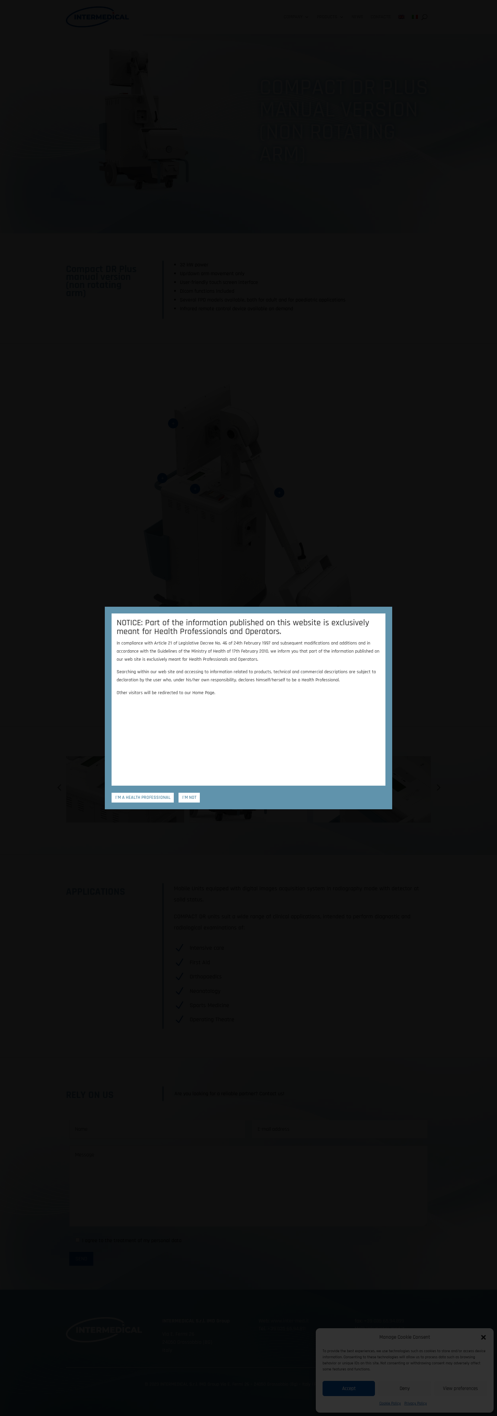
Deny (405, 1388)
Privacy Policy (415, 1403)
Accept (349, 1388)
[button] (483, 1337)
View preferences (460, 1388)
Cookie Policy (390, 1403)
